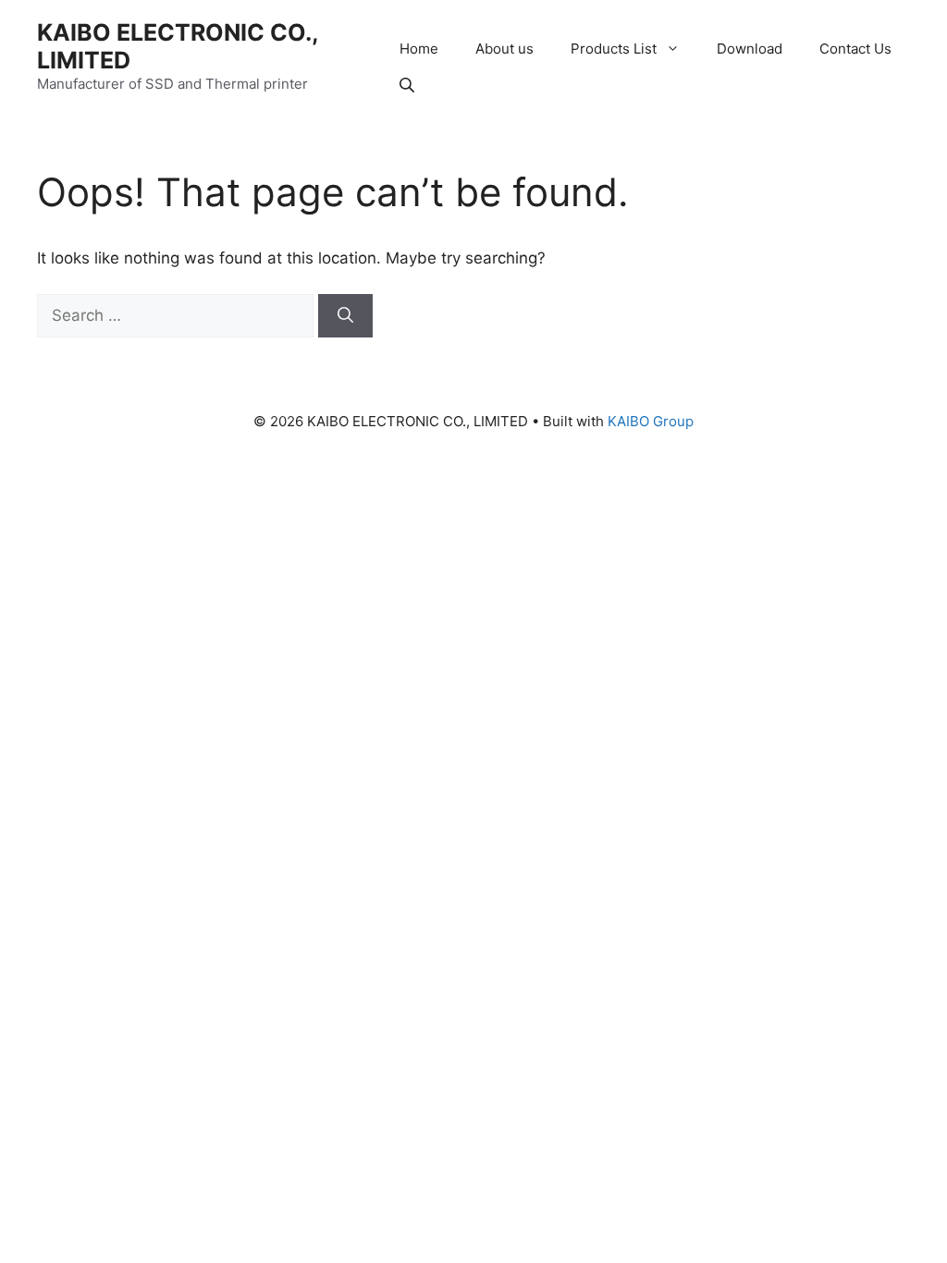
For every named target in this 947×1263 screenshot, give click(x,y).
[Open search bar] (409, 84)
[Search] (345, 316)
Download (749, 48)
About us (504, 48)
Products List (614, 48)
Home (419, 48)
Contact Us (855, 48)
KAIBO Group (651, 421)
